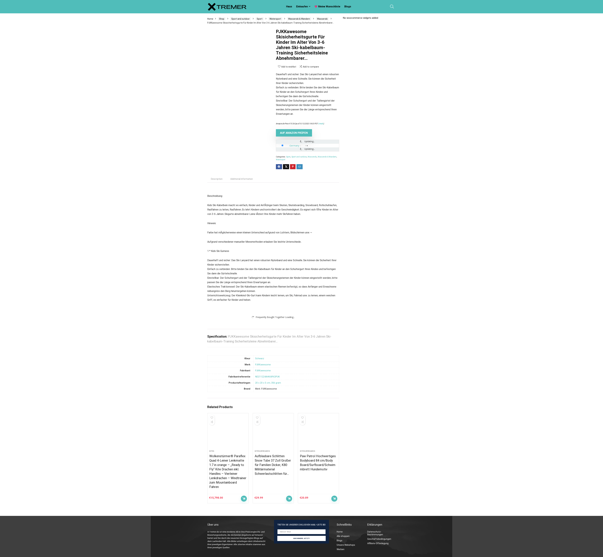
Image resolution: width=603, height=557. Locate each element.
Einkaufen (302, 6)
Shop (221, 19)
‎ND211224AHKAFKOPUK (267, 376)
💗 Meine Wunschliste (327, 6)
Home (210, 19)
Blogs (347, 6)
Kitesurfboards (262, 451)
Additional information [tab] (241, 179)
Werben (340, 549)
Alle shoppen (343, 536)
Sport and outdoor (240, 19)
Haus (289, 6)
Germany (294, 145)
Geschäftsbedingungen (379, 539)
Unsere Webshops (346, 545)
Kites (211, 451)
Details (320, 124)
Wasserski (322, 19)
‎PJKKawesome (263, 364)
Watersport (275, 19)
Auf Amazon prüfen (294, 132)
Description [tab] (217, 179)
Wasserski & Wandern (299, 19)
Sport (259, 19)
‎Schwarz (259, 358)
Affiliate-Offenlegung (377, 543)
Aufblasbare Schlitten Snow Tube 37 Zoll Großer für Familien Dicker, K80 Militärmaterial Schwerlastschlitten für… (273, 465)
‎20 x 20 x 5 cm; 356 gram (268, 383)
